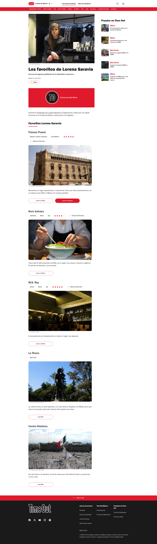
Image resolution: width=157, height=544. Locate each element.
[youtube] (40, 520)
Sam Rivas (73, 98)
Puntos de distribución (103, 515)
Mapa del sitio (83, 530)
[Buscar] (117, 4)
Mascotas (113, 9)
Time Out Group (84, 519)
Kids (87, 9)
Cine (55, 9)
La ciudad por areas (103, 9)
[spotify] (50, 520)
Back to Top (80, 498)
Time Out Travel (118, 517)
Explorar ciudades (69, 4)
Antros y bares (47, 9)
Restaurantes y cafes (35, 9)
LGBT (82, 9)
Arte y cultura (62, 9)
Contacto (82, 510)
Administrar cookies (86, 523)
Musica (70, 9)
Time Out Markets (84, 4)
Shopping (76, 9)
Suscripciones (101, 510)
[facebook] (29, 520)
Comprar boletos (67, 201)
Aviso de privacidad (85, 515)
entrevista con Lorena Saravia (48, 113)
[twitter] (35, 520)
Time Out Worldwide (120, 512)
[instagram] (45, 520)
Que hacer (93, 9)
